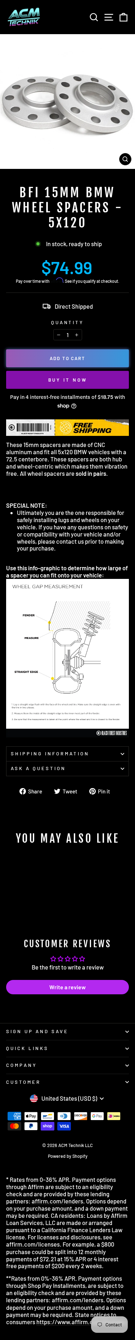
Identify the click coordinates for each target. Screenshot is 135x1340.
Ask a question (38, 768)
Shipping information (50, 753)
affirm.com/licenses (33, 1244)
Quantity (67, 322)
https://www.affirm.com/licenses (80, 1321)
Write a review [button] (67, 987)
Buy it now (67, 380)
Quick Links (27, 1048)
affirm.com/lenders (57, 1201)
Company (21, 1065)
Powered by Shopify (67, 1156)
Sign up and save (37, 1031)
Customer (23, 1082)
